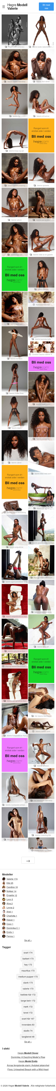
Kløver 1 (11, 919)
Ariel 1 (10, 911)
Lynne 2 (10, 907)
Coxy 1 (10, 923)
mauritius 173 (28, 970)
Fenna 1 (11, 936)
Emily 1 (10, 932)
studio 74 (28, 1030)
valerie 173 (28, 988)
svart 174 (28, 952)
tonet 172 (28, 1012)
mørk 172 (28, 1006)
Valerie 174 (12, 878)
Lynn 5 (10, 899)
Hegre (17, 6)
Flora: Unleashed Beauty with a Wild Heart (28, 1069)
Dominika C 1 (13, 928)
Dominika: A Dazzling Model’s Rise (28, 1057)
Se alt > (28, 940)
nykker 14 (11, 891)
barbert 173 (28, 958)
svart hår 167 (28, 1018)
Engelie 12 (12, 895)
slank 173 (28, 982)
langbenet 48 (28, 1036)
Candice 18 (12, 887)
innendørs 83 (28, 1024)
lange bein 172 (28, 1000)
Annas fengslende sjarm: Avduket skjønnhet (28, 1065)
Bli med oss (46, 6)
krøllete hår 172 (28, 994)
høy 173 (28, 964)
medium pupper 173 (28, 976)
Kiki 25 (10, 883)
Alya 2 (10, 903)
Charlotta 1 (12, 915)
